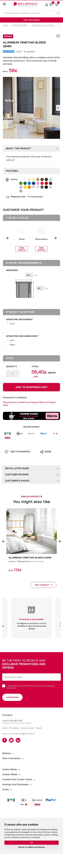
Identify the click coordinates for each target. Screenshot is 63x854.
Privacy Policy (36, 686)
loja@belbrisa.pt (27, 733)
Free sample (21, 249)
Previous (7, 238)
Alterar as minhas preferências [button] (31, 847)
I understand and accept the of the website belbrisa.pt (30, 687)
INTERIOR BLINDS (19, 25)
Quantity (11, 366)
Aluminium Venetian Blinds (43, 25)
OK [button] (31, 843)
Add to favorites (20, 451)
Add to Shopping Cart (32, 387)
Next (58, 108)
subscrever (12, 697)
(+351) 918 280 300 (12, 720)
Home (5, 25)
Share (47, 451)
